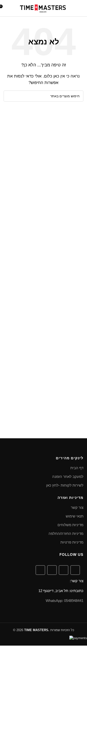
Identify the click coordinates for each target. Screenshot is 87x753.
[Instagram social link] (63, 570)
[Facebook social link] (75, 570)
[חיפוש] (73, 8)
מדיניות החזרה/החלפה (66, 533)
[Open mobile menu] (81, 8)
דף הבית (76, 468)
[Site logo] (43, 8)
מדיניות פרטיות (71, 542)
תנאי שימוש (74, 516)
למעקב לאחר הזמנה (67, 476)
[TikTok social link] (40, 570)
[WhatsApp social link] (52, 570)
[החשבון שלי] (11, 8)
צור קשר (77, 507)
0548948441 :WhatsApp (64, 601)
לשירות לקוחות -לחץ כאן (64, 485)
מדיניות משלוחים (70, 525)
